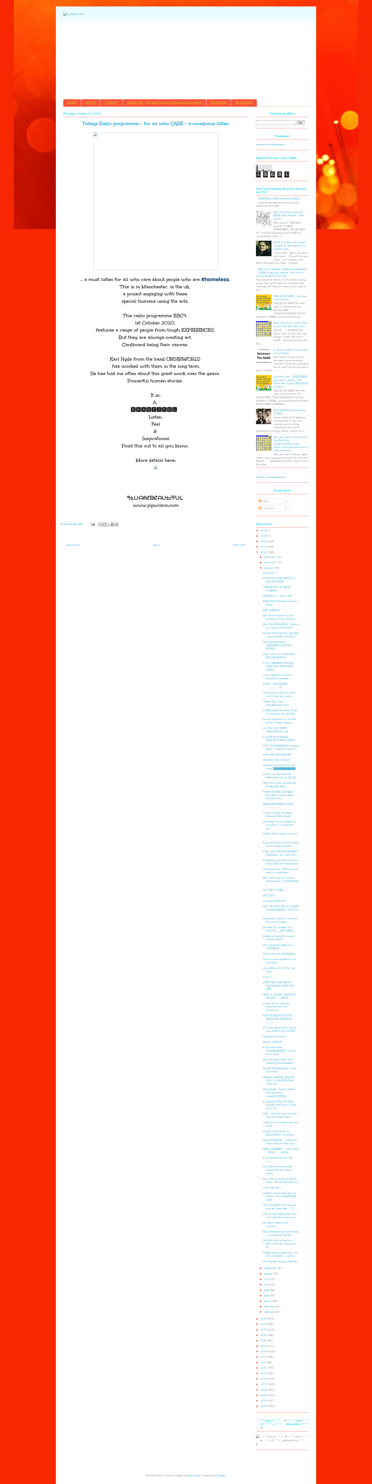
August (268, 1273)
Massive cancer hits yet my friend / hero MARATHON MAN (279, 1196)
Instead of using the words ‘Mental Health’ (278, 938)
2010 (264, 1367)
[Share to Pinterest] (117, 524)
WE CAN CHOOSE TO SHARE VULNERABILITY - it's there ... (281, 910)
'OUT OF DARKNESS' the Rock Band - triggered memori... (281, 747)
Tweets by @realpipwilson (271, 477)
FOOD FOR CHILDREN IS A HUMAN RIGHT (279, 580)
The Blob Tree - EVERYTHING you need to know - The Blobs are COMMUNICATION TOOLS (291, 381)
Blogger (221, 1475)
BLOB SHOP (244, 103)
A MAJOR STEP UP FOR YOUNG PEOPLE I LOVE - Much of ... (280, 1105)
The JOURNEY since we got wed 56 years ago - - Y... (279, 1206)
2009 (264, 1373)
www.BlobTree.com (274, 900)
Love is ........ (269, 976)
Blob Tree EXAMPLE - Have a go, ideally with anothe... (280, 626)
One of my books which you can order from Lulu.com (280, 1215)
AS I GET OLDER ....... (275, 890)
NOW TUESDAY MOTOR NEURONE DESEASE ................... (277, 1019)
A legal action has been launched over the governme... (276, 1007)
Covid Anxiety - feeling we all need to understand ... (280, 870)
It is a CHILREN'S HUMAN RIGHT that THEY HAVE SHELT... (278, 666)
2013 (263, 1351)
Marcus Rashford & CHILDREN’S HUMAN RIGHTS (277, 645)
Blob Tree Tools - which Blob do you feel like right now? (291, 324)
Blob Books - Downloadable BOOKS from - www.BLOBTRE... (279, 1093)
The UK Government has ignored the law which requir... (277, 1170)
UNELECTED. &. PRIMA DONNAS (277, 588)
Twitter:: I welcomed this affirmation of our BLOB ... (280, 775)
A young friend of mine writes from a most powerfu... (281, 844)
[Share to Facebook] (112, 524)
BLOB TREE (218, 103)
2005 (264, 1395)
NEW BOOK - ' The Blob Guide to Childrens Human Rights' (164, 103)
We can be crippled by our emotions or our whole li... (279, 617)
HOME (72, 103)
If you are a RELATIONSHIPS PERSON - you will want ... (280, 853)
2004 (264, 1400)
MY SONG (269, 895)
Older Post (239, 545)
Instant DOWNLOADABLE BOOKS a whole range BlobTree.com (278, 795)
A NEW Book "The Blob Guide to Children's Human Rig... (280, 712)
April (267, 1295)
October (269, 568)
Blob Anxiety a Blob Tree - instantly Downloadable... (278, 1061)
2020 (264, 552)
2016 (263, 1335)
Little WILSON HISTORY (277, 754)
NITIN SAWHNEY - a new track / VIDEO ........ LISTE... (281, 1150)
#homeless (215, 279)
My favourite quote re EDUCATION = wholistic (278, 1133)
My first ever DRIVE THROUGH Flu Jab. (276, 729)
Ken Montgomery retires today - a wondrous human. (281, 1233)
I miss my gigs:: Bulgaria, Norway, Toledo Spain (277, 814)
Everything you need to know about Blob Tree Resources (280, 862)
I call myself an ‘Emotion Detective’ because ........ (277, 676)
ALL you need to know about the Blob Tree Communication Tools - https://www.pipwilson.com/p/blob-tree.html (291, 444)
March (268, 1301)
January (269, 1311)
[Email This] (100, 524)
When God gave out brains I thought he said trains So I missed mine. (290, 246)
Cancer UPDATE (272, 1042)
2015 (263, 1340)
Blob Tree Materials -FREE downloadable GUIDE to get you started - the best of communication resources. (281, 273)
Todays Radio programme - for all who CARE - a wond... (280, 1254)
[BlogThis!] (104, 524)
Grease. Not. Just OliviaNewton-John (276, 703)
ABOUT (91, 103)
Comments (268, 508)
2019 (263, 1318)
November (270, 562)
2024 (264, 530)
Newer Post (73, 545)
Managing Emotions (274, 1036)
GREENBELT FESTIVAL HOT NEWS (279, 198)
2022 (264, 541)
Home (156, 545)
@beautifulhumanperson (270, 144)
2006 (264, 1389)
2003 (264, 1406)
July (267, 1279)
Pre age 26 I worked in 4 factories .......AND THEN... (278, 929)
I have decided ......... (273, 1187)
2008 (264, 1378)
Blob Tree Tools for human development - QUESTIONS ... (281, 881)
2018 (263, 1324)
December (270, 557)
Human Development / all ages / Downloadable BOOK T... (281, 634)
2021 (263, 546)
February (270, 1306)
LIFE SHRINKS (271, 610)
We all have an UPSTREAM (279, 953)
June (267, 1284)
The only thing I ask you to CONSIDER (278, 946)
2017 (263, 1329)
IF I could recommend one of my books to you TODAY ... (280, 1029)
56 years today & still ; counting (276, 1224)
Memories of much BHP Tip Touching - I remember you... (279, 825)
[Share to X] (108, 524)
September (270, 1268)
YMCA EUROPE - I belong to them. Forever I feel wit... (280, 1141)
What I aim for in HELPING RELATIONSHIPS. (279, 656)
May (267, 1290)
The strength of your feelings (280, 1261)
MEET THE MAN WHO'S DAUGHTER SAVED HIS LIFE (278, 986)
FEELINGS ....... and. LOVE (277, 595)
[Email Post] (92, 524)
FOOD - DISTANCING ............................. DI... (275, 685)
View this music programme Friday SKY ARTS (279, 784)
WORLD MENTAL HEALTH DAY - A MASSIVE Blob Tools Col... (278, 1080)
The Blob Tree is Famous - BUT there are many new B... (279, 1244)
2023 (264, 536)
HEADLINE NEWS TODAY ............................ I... (278, 805)
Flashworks (193, 1475)
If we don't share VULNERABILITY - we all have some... (279, 1051)
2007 (264, 1384)
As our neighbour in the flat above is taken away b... (279, 721)
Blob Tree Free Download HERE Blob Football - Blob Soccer (289, 215)
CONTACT (111, 103)
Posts (264, 501)
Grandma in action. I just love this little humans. (280, 920)
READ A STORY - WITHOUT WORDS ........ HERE (279, 996)
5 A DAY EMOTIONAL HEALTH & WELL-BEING (279, 738)
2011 (263, 1362)
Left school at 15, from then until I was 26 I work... (279, 694)
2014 (263, 1346)
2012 (263, 1356)
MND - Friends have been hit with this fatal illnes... (280, 1115)
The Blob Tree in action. (276, 759)
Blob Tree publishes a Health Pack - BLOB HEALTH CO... (281, 1180)
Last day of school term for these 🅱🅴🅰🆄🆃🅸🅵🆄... (280, 767)
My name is (270, 572)
